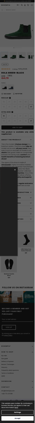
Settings (17, 412)
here (16, 407)
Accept (17, 418)
